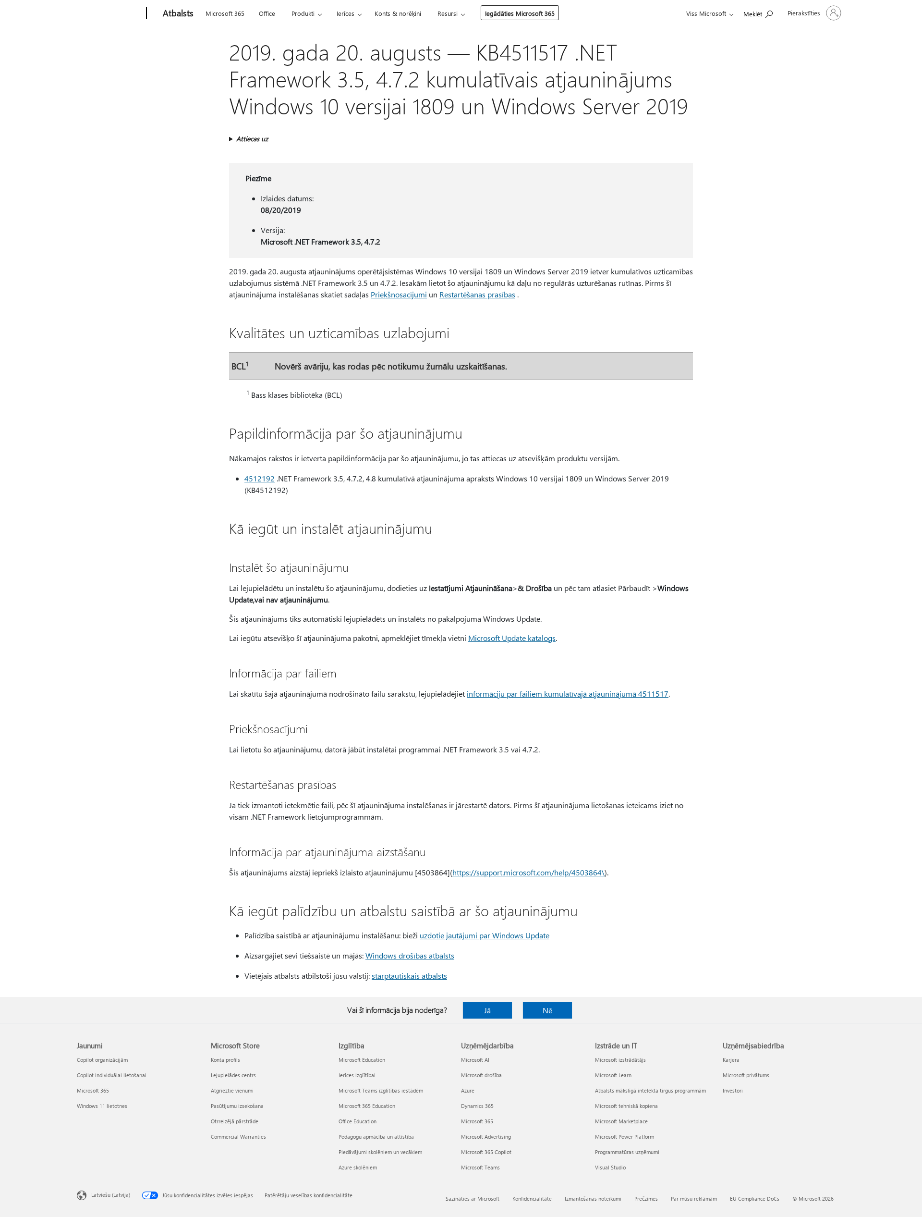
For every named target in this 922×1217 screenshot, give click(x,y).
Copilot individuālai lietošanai (111, 1075)
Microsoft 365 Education (367, 1105)
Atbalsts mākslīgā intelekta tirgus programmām (650, 1090)
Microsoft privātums (746, 1075)
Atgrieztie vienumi (232, 1090)
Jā (487, 1010)
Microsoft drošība (481, 1075)
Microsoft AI (475, 1059)
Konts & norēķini (398, 13)
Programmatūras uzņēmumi (627, 1152)
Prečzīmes (646, 1198)
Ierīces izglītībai (357, 1075)
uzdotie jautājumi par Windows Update (484, 935)
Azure (467, 1090)
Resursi (447, 13)
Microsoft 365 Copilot (486, 1152)
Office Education (357, 1121)
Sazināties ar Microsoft (472, 1198)
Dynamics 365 (477, 1105)
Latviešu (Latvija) (110, 1194)
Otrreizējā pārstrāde (234, 1121)
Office (267, 13)
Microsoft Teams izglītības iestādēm (381, 1090)
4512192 (259, 478)
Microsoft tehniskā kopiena (626, 1105)
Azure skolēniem (358, 1167)
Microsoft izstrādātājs (620, 1059)
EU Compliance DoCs (754, 1198)
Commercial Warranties (238, 1136)
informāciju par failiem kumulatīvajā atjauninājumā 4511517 (567, 693)
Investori (733, 1090)
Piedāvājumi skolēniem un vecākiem (380, 1152)
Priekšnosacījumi (399, 294)
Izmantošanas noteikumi (593, 1198)
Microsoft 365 (225, 13)
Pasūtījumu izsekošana (237, 1105)
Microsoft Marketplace (621, 1121)
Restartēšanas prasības (477, 294)
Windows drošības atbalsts (409, 955)
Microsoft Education (362, 1059)
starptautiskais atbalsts (409, 976)
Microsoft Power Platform (624, 1136)
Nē (547, 1010)
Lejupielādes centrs (233, 1075)
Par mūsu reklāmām (694, 1198)
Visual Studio (610, 1167)
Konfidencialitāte (532, 1198)
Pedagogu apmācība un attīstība (376, 1136)
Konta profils (225, 1059)
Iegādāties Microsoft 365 (520, 13)
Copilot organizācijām (102, 1059)
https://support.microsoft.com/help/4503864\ (528, 872)
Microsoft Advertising (486, 1136)
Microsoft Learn (613, 1075)
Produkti (303, 13)
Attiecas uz (252, 138)
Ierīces (345, 13)
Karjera (731, 1059)
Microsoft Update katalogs (512, 638)
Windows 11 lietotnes (102, 1105)
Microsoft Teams (480, 1167)
